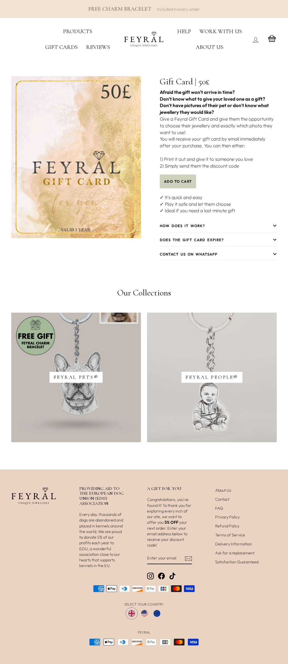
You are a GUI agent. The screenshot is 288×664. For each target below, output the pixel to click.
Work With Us (220, 31)
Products (77, 31)
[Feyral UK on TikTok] (172, 576)
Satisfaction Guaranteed (236, 561)
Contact (222, 499)
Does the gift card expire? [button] (192, 240)
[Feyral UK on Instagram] (150, 576)
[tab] (218, 226)
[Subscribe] (188, 558)
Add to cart (178, 181)
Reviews (98, 47)
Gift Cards (61, 47)
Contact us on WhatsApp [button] (188, 254)
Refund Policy (227, 526)
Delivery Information (233, 543)
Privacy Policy (227, 517)
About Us (209, 47)
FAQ (219, 508)
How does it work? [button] (182, 225)
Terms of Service (230, 534)
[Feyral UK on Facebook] (161, 576)
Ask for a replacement (235, 552)
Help (184, 31)
